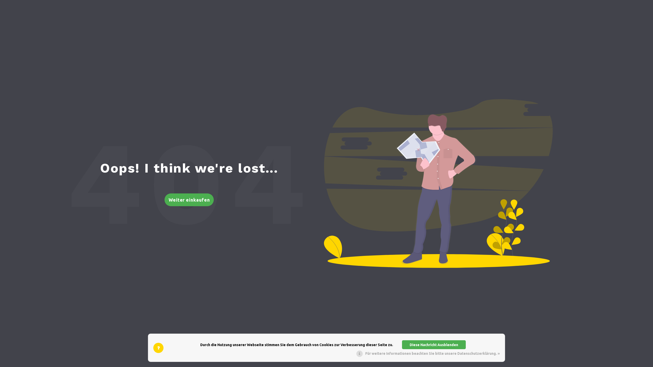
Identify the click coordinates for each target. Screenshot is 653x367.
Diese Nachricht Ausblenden (434, 345)
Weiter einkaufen (189, 199)
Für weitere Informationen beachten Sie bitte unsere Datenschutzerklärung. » (432, 353)
